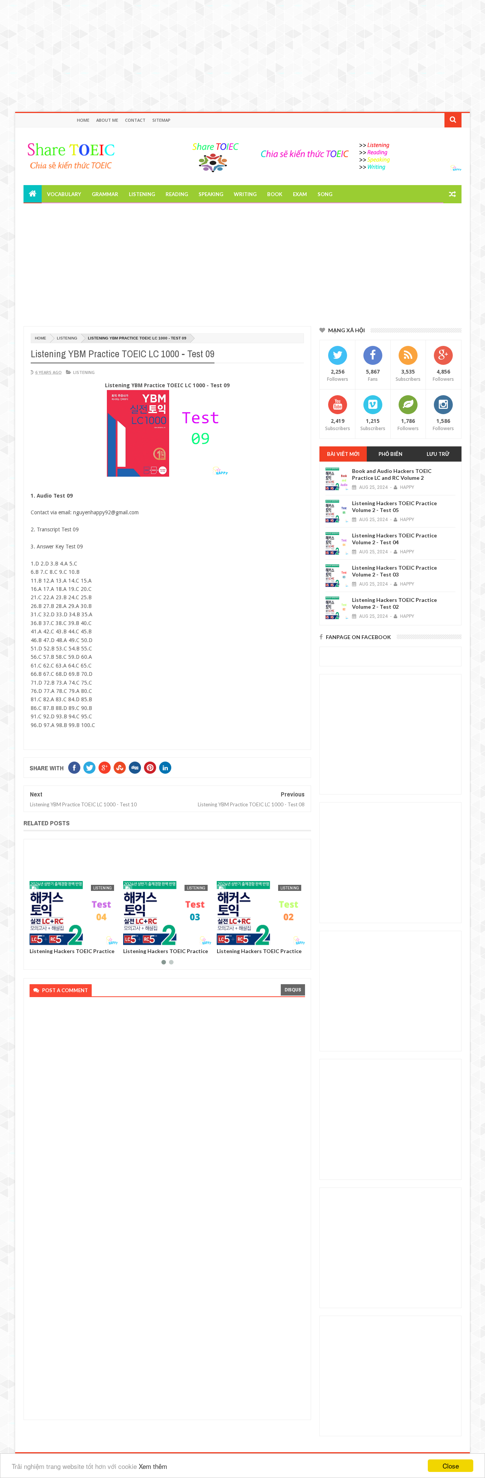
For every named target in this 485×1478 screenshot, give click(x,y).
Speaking (211, 194)
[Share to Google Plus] (53, 938)
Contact (135, 120)
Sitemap (161, 120)
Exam (300, 194)
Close (451, 1465)
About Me (107, 120)
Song (325, 194)
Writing (245, 194)
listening (67, 338)
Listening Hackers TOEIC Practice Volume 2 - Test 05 (394, 506)
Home (83, 120)
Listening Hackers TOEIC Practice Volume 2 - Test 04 (394, 538)
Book (274, 194)
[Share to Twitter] (45, 938)
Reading (177, 194)
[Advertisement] (227, 53)
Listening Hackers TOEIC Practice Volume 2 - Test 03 (72, 954)
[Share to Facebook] (36, 938)
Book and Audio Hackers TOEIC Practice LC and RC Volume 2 (392, 474)
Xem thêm (153, 1466)
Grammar (105, 194)
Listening (142, 194)
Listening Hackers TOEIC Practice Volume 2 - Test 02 (165, 954)
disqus (293, 989)
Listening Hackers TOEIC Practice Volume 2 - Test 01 (259, 954)
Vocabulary (64, 194)
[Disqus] (165, 1105)
